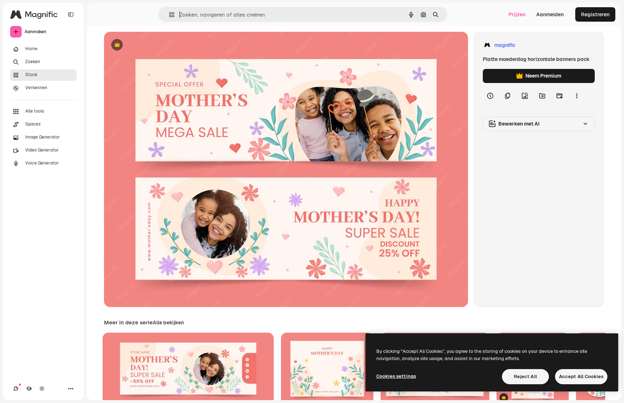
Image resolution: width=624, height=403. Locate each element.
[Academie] (29, 388)
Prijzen (516, 14)
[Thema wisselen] (42, 388)
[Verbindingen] (16, 388)
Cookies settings (396, 376)
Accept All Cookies (581, 376)
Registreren (595, 14)
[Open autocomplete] (169, 14)
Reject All (525, 376)
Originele (151, 45)
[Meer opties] (576, 96)
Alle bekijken (168, 322)
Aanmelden (550, 14)
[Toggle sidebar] (71, 14)
